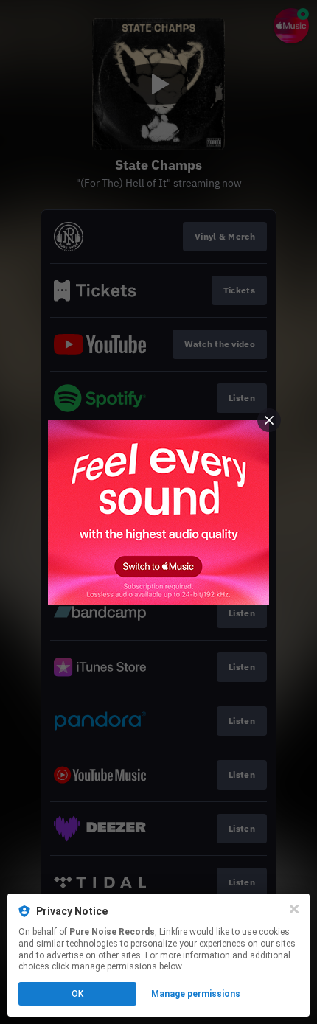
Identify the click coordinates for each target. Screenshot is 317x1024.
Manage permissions (195, 994)
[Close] (294, 909)
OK (77, 994)
